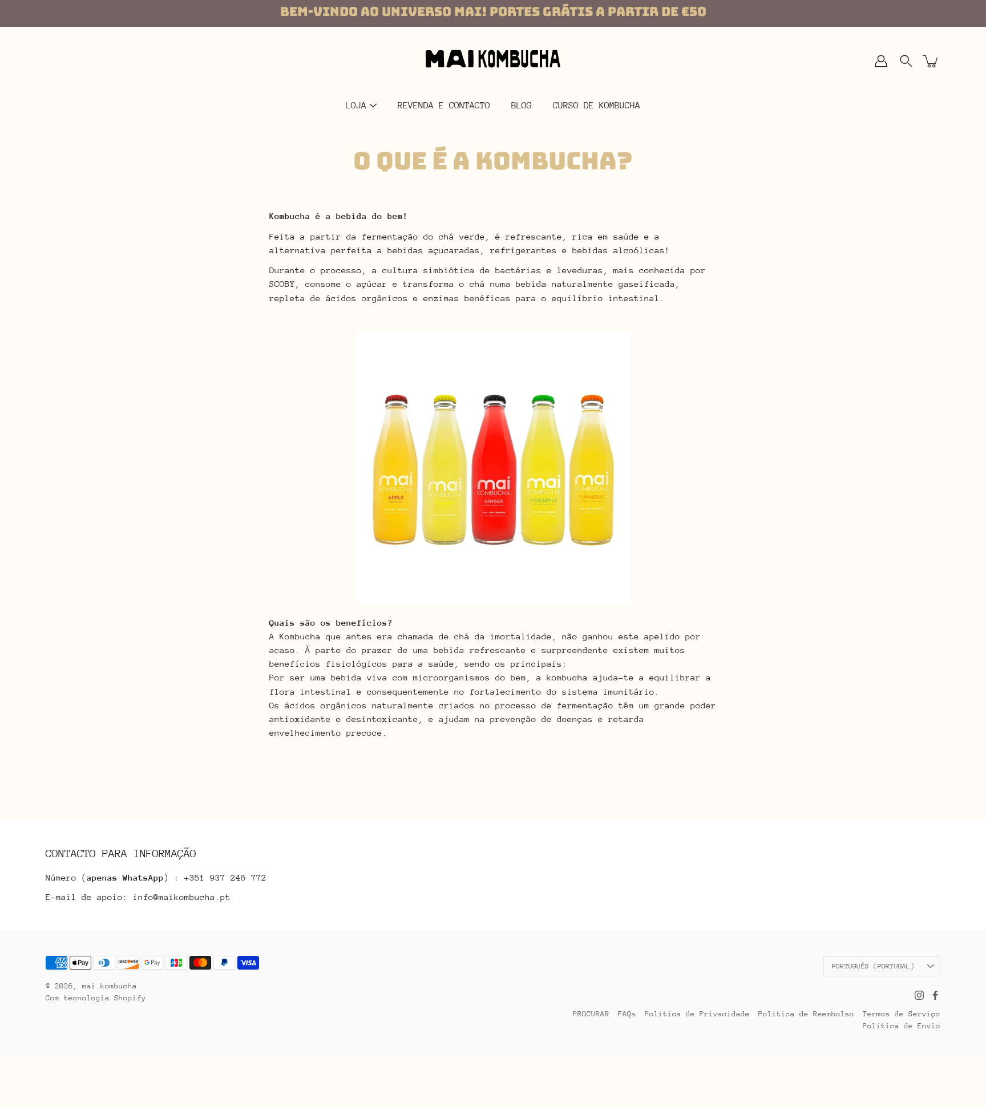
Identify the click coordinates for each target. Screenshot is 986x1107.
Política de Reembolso (806, 1013)
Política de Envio (901, 1025)
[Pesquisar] (906, 61)
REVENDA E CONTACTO (444, 105)
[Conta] (881, 61)
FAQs (627, 1013)
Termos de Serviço (901, 1013)
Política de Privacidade (697, 1013)
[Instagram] (919, 995)
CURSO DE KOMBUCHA (596, 105)
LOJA (356, 105)
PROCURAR (591, 1013)
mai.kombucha (109, 986)
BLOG (521, 105)
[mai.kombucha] (493, 61)
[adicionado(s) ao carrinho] (931, 61)
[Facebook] (935, 995)
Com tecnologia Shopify (96, 998)
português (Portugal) (873, 966)
